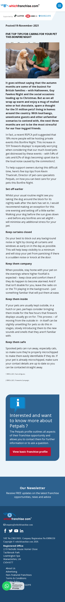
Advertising (11, 571)
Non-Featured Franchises (19, 574)
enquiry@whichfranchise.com (19, 525)
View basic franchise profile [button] (30, 451)
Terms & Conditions (16, 578)
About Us (10, 568)
